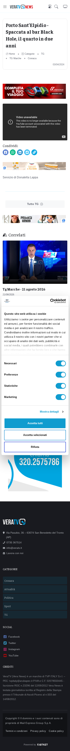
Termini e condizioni (16, 731)
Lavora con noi (14, 553)
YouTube (13, 655)
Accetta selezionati (35, 434)
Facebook (14, 636)
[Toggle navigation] (5, 6)
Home (12, 53)
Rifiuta (35, 446)
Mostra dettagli (49, 411)
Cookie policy (56, 731)
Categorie (29, 53)
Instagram (14, 649)
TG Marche (15, 58)
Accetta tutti (35, 423)
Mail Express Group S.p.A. (36, 723)
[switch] (61, 374)
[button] (58, 6)
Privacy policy (38, 731)
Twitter (12, 643)
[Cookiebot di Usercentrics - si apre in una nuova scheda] (50, 301)
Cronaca (32, 58)
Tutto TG (33, 203)
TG (42, 53)
